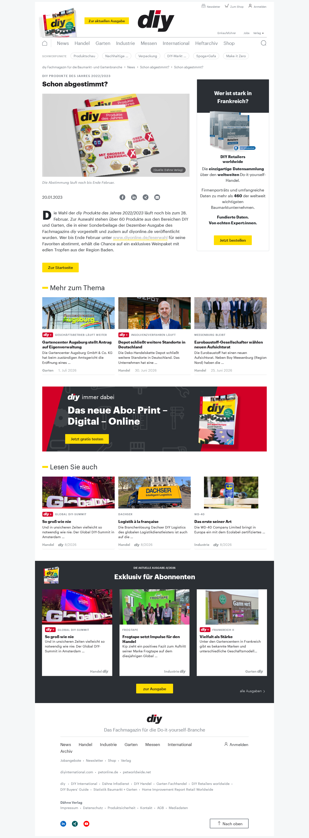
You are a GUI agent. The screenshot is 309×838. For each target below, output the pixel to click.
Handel (85, 744)
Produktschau (84, 56)
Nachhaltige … (116, 56)
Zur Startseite (60, 267)
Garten (131, 744)
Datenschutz (93, 808)
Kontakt (146, 808)
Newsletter (213, 6)
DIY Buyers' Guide (74, 789)
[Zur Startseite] (154, 718)
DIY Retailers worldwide (211, 784)
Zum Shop (237, 6)
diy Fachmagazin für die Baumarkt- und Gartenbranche (82, 67)
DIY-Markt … (176, 56)
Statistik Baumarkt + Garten (115, 789)
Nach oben (233, 823)
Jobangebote (70, 760)
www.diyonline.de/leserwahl (140, 237)
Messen (152, 744)
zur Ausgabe (154, 688)
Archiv (66, 751)
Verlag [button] (257, 33)
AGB (160, 808)
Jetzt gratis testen (87, 439)
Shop (112, 760)
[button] (122, 197)
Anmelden (260, 6)
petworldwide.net (137, 772)
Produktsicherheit (121, 808)
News (131, 67)
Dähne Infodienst (115, 784)
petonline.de (108, 772)
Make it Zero (236, 56)
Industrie (108, 744)
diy (63, 784)
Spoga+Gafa (206, 56)
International (180, 744)
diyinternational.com (76, 772)
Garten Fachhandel (171, 784)
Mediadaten (178, 808)
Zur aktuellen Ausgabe (107, 21)
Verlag (126, 760)
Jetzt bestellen (233, 240)
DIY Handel (143, 784)
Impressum (69, 808)
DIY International (84, 784)
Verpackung (147, 56)
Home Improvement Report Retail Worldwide (177, 789)
